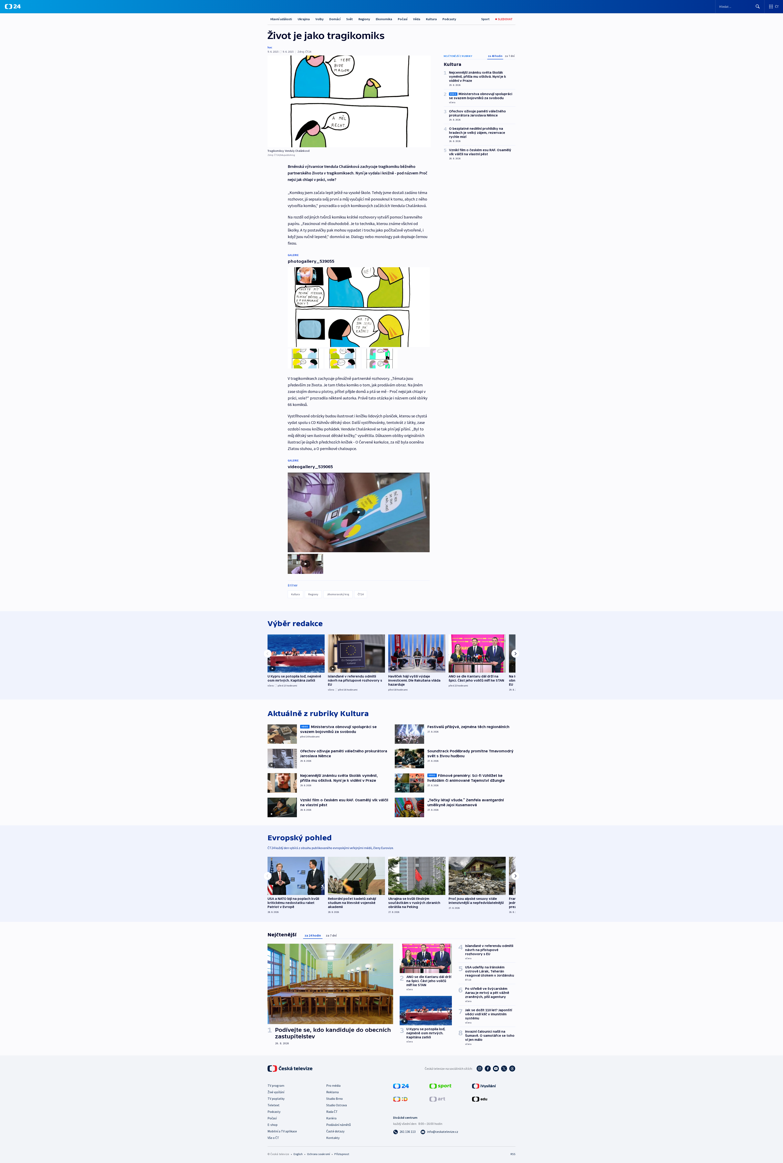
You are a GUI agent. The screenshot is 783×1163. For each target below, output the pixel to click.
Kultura (431, 19)
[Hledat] (757, 6)
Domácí (335, 19)
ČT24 (361, 594)
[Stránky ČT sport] (440, 1086)
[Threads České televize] (512, 1068)
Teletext (274, 1105)
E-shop (273, 1125)
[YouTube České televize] (496, 1068)
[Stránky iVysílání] (484, 1086)
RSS (513, 1154)
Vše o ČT (273, 1138)
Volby (319, 19)
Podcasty (449, 19)
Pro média (333, 1085)
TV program (276, 1085)
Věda (416, 19)
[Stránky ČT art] (437, 1099)
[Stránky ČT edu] (479, 1099)
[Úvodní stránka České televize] (290, 1068)
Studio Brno (334, 1098)
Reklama (332, 1092)
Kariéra (331, 1118)
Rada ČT (332, 1112)
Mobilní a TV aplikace (282, 1131)
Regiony (364, 19)
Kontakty (333, 1138)
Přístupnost (341, 1154)
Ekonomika (384, 19)
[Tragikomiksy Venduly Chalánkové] (349, 101)
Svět (349, 19)
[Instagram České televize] (479, 1068)
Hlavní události (281, 19)
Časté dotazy (335, 1131)
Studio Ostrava (336, 1105)
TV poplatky (276, 1098)
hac (270, 47)
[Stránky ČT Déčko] (400, 1099)
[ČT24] (13, 6)
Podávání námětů (338, 1125)
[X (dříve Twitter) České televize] (504, 1068)
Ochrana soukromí (318, 1154)
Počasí (402, 19)
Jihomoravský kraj (338, 594)
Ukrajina (304, 19)
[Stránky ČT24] (401, 1086)
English (298, 1154)
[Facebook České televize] (487, 1068)
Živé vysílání (276, 1092)
